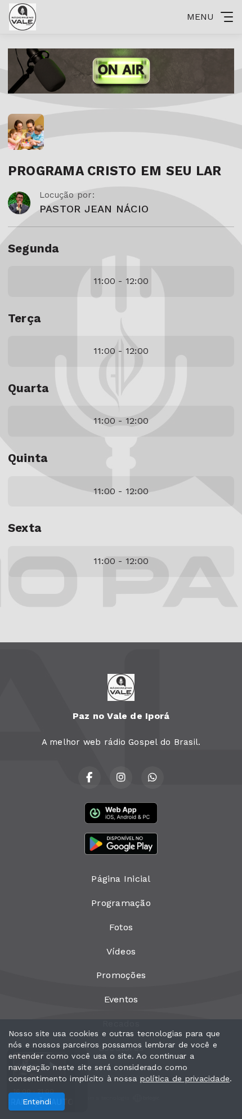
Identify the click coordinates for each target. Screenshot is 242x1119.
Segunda (33, 248)
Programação (121, 903)
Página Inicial (120, 878)
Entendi (37, 1101)
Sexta (24, 528)
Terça (24, 318)
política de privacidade (185, 1078)
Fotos (121, 927)
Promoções (121, 975)
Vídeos (121, 951)
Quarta (28, 388)
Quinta (27, 458)
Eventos (121, 999)
